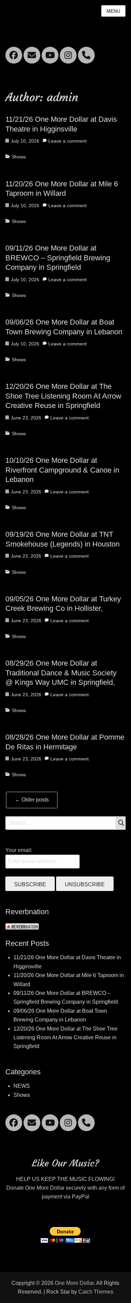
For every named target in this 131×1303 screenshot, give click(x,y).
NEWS (21, 1086)
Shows (19, 156)
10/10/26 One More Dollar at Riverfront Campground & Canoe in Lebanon (62, 470)
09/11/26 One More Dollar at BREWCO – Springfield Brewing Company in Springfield (57, 257)
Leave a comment (67, 141)
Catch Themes (95, 1292)
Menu (113, 11)
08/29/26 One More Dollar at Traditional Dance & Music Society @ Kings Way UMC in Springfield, (61, 672)
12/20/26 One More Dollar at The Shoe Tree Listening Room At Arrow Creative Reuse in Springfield (63, 396)
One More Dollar (74, 1283)
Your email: (18, 850)
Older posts (32, 800)
